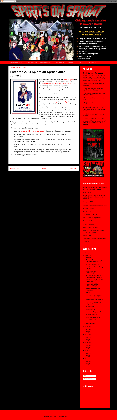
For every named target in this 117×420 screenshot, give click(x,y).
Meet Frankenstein (91, 314)
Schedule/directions (16, 62)
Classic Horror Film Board (90, 227)
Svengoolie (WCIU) (88, 202)
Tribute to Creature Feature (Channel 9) (95, 205)
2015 (86, 348)
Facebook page (59, 62)
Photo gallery (82, 62)
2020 (86, 334)
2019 (86, 337)
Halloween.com (87, 211)
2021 (86, 332)
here (88, 119)
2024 (86, 255)
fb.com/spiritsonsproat (68, 102)
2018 (86, 340)
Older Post (73, 168)
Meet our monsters (31, 62)
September (89, 323)
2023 (86, 326)
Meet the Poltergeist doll (93, 312)
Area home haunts (45, 62)
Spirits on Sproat (68, 80)
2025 (86, 252)
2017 (86, 342)
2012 (86, 356)
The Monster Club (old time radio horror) (95, 238)
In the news (92, 62)
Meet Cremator (90, 309)
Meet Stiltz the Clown (92, 320)
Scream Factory (87, 235)
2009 (86, 363)
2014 (86, 350)
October (88, 257)
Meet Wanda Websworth (93, 317)
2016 (86, 345)
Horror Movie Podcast (89, 221)
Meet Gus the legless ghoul (94, 299)
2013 (86, 353)
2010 (86, 361)
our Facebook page (51, 102)
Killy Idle (88, 292)
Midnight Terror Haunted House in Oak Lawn (56, 84)
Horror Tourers (87, 192)
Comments (88, 379)
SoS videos (71, 62)
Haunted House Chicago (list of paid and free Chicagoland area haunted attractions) (94, 197)
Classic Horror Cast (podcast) (92, 217)
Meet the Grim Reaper (92, 264)
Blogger (69, 416)
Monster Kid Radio (88, 224)
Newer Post (14, 168)
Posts (87, 376)
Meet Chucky (90, 306)
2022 (86, 329)
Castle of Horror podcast (90, 214)
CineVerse (86, 241)
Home (43, 168)
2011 (86, 358)
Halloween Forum (88, 208)
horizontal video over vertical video (32, 131)
